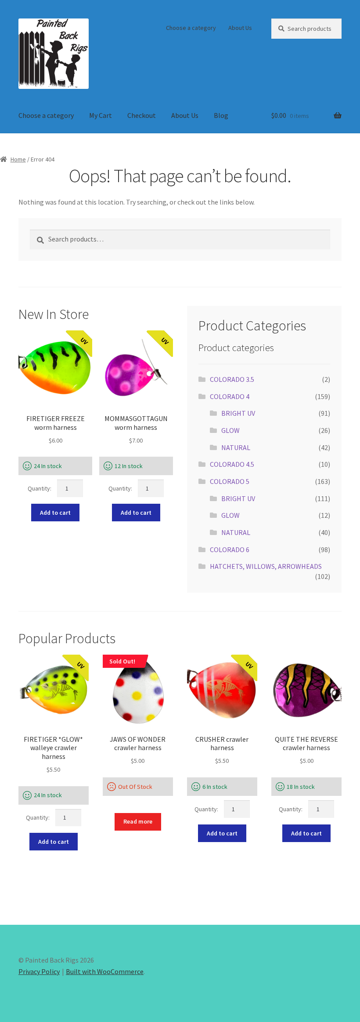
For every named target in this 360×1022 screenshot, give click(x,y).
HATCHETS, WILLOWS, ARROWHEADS (266, 566)
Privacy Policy (39, 971)
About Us (240, 28)
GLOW (230, 430)
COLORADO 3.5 (232, 379)
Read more (137, 821)
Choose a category (191, 28)
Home (18, 159)
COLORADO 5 (229, 481)
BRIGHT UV (238, 413)
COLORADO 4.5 (232, 464)
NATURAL (235, 447)
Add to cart (55, 512)
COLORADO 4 (229, 396)
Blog (221, 115)
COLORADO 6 (229, 549)
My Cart (100, 115)
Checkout (141, 115)
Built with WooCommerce (105, 971)
